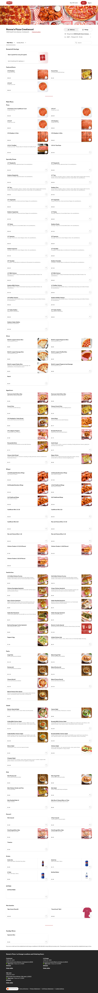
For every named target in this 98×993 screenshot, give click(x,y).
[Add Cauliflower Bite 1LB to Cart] (90, 516)
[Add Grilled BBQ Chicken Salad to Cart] (46, 728)
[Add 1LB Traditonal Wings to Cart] (46, 504)
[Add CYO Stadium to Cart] (46, 77)
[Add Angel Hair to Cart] (46, 661)
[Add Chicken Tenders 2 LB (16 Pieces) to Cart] (46, 565)
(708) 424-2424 (10, 974)
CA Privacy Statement (48, 988)
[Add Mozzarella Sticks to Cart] (46, 449)
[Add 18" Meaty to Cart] (46, 231)
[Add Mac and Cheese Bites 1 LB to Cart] (46, 540)
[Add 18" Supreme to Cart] (90, 243)
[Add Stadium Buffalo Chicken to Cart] (90, 304)
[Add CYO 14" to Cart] (90, 115)
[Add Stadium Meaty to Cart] (90, 231)
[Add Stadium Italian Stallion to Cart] (46, 329)
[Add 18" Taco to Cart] (46, 194)
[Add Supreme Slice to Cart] (46, 941)
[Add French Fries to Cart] (90, 77)
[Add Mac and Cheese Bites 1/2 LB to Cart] (90, 528)
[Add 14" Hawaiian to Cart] (90, 255)
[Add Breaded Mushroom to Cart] (90, 437)
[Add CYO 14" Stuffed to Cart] (46, 152)
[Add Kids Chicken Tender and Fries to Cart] (46, 794)
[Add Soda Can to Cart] (90, 866)
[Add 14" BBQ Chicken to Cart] (46, 280)
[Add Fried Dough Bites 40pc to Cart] (90, 836)
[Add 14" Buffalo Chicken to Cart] (90, 292)
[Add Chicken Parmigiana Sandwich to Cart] (46, 595)
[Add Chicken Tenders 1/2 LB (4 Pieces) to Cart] (46, 553)
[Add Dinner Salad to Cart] (46, 752)
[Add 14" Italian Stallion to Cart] (46, 316)
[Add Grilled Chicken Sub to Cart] (90, 644)
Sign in (89, 3)
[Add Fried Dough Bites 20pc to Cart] (46, 836)
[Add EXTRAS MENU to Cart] (46, 896)
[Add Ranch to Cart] (46, 383)
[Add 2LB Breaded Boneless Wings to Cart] (46, 491)
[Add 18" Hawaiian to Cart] (46, 267)
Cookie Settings (59, 988)
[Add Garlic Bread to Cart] (90, 449)
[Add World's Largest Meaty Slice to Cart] (46, 371)
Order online (9, 968)
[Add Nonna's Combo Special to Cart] (90, 631)
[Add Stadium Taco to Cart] (90, 194)
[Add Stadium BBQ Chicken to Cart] (46, 292)
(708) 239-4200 (10, 960)
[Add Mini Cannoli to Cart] (46, 824)
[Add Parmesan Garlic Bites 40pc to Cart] (90, 400)
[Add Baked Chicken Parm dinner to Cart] (46, 698)
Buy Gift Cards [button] (74, 3)
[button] (11, 43)
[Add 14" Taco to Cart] (90, 182)
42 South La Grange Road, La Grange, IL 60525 (55, 962)
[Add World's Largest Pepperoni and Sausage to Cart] (90, 371)
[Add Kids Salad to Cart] (90, 794)
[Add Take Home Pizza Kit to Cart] (46, 916)
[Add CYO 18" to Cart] (46, 90)
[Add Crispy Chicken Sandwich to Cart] (90, 595)
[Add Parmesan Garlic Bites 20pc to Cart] (46, 400)
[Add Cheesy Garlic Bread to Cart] (46, 462)
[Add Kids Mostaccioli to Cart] (46, 782)
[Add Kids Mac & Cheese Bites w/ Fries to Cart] (90, 807)
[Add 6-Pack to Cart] (46, 879)
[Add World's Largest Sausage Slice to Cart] (46, 358)
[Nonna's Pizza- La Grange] (9, 3)
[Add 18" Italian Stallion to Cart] (90, 316)
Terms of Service (23, 988)
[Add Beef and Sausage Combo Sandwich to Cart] (46, 631)
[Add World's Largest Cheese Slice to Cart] (46, 346)
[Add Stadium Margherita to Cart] (46, 182)
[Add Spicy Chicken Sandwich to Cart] (46, 607)
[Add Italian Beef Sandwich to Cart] (46, 619)
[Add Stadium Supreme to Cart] (46, 255)
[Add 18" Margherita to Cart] (90, 169)
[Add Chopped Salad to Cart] (46, 765)
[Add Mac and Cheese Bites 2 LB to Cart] (90, 540)
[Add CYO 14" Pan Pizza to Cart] (90, 152)
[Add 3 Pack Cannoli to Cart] (90, 824)
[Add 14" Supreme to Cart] (46, 243)
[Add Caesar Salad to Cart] (90, 716)
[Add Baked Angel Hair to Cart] (90, 661)
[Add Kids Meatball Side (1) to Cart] (46, 807)
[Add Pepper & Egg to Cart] (46, 644)
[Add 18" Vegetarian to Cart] (90, 206)
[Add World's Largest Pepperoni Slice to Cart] (90, 346)
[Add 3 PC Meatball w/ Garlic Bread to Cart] (46, 425)
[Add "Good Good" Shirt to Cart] (90, 916)
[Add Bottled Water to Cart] (90, 879)
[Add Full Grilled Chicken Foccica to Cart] (90, 582)
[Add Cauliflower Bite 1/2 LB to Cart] (46, 516)
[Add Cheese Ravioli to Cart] (46, 686)
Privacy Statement (35, 988)
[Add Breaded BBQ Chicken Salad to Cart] (90, 728)
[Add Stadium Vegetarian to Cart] (46, 218)
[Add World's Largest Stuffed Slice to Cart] (90, 358)
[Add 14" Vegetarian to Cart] (46, 206)
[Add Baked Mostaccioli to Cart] (90, 674)
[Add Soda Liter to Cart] (46, 866)
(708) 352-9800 (47, 960)
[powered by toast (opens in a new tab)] (12, 989)
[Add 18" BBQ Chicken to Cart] (90, 280)
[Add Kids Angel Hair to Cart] (90, 782)
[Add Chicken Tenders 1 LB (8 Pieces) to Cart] (90, 553)
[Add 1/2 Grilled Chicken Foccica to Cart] (46, 582)
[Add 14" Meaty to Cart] (90, 218)
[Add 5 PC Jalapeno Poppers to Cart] (46, 437)
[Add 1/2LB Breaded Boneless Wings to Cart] (46, 479)
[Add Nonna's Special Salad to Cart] (46, 716)
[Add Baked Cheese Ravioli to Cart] (90, 686)
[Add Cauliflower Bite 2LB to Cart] (46, 528)
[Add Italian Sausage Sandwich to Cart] (90, 619)
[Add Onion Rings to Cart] (90, 425)
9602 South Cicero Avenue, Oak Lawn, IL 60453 (18, 976)
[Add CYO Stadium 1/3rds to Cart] (46, 140)
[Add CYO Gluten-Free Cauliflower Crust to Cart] (46, 115)
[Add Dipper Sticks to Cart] (90, 462)
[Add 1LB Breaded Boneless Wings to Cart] (90, 479)
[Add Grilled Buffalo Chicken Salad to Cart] (46, 740)
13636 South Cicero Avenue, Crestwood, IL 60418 (19, 962)
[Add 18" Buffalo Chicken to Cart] (46, 304)
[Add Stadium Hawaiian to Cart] (90, 267)
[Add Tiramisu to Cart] (46, 849)
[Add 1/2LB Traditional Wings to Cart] (90, 491)
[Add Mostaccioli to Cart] (46, 674)
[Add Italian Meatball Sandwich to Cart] (90, 607)
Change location (36, 32)
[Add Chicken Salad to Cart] (90, 752)
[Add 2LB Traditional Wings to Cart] (90, 504)
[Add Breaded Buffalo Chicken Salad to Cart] (90, 740)
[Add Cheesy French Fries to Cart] (90, 413)
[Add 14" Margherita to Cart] (46, 169)
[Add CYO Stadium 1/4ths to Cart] (90, 140)
